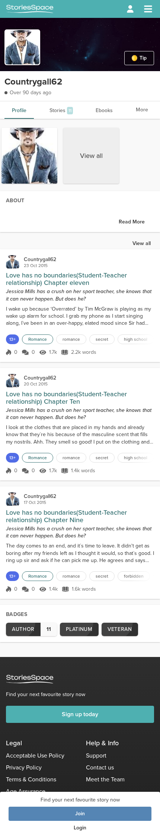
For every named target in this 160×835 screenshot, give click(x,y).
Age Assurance (25, 791)
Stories (60, 110)
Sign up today (80, 714)
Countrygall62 (40, 259)
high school (135, 339)
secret (102, 339)
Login (80, 828)
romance (71, 339)
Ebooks (104, 110)
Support (96, 755)
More (142, 110)
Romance (37, 339)
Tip (143, 58)
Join (80, 813)
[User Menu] (130, 9)
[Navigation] (148, 8)
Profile (19, 110)
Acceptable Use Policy (35, 755)
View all (91, 156)
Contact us (100, 767)
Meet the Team (105, 779)
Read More (132, 222)
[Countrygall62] (12, 262)
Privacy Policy (24, 767)
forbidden (134, 576)
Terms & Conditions (31, 779)
